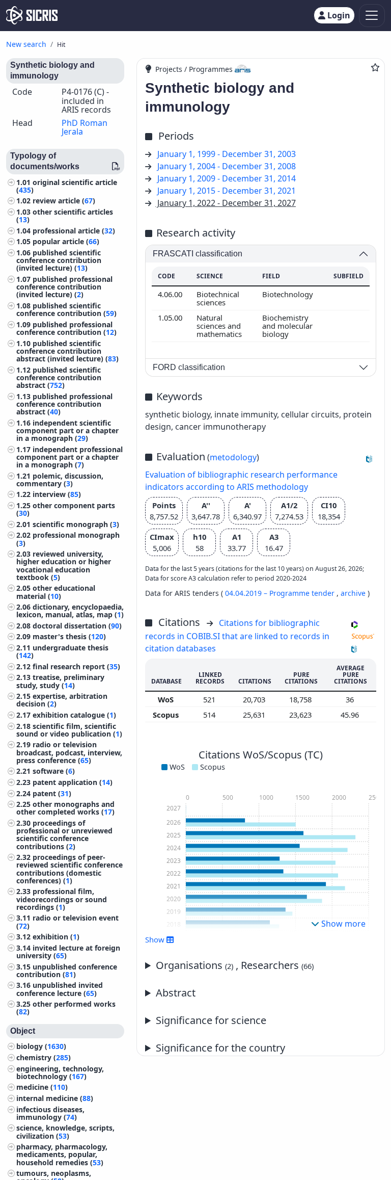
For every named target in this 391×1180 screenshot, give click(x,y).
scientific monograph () (76, 524)
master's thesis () (69, 636)
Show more (342, 923)
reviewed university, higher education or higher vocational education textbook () (63, 565)
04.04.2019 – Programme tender (281, 593)
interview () (57, 494)
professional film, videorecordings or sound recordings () (61, 898)
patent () (52, 793)
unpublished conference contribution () (66, 970)
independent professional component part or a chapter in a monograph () (69, 456)
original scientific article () (66, 186)
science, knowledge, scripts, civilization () (65, 1131)
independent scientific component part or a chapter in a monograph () (67, 430)
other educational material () (55, 591)
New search (26, 44)
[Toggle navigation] (372, 15)
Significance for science (211, 1020)
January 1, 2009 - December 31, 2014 (226, 178)
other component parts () (65, 509)
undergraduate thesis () (62, 651)
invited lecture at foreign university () (68, 951)
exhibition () (56, 936)
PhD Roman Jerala (84, 127)
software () (54, 771)
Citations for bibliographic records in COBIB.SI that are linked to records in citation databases (237, 635)
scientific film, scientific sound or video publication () (69, 730)
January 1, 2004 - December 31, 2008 (226, 166)
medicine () (42, 1087)
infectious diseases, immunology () (50, 1113)
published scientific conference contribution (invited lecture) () (58, 260)
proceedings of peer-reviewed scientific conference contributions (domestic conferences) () (69, 868)
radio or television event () (67, 921)
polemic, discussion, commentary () (59, 479)
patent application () (73, 782)
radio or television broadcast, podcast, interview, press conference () (69, 752)
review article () (64, 200)
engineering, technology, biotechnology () (60, 1072)
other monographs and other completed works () (65, 808)
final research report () (76, 666)
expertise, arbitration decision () (61, 700)
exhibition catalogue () (74, 715)
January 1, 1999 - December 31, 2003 (226, 154)
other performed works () (66, 1007)
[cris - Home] (32, 15)
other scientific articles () (64, 215)
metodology (233, 457)
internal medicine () (54, 1098)
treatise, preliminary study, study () (60, 681)
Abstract (176, 993)
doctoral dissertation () (77, 626)
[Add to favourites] (375, 67)
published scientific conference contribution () (66, 309)
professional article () (74, 230)
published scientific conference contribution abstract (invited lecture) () (67, 350)
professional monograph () (68, 538)
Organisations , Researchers (235, 965)
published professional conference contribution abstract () (64, 403)
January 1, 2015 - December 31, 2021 (226, 190)
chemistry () (43, 1057)
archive (353, 593)
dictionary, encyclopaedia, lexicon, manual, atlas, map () (70, 610)
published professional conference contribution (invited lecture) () (64, 286)
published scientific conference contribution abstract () (58, 377)
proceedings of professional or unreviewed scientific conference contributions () (64, 834)
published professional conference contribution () (66, 328)
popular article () (66, 241)
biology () (41, 1046)
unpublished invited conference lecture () (59, 989)
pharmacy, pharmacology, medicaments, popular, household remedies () (61, 1154)
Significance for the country (220, 1048)
